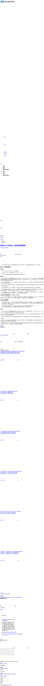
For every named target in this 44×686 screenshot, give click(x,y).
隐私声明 (10, 685)
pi (33, 311)
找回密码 (5, 668)
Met (3, 284)
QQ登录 (5, 155)
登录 (1, 669)
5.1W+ (14, 348)
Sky (38, 311)
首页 (4, 165)
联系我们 (15, 632)
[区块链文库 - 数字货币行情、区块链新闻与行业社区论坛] (8, 620)
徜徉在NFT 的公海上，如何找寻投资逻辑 (12, 245)
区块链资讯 (2, 326)
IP (10, 290)
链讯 (1, 254)
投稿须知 (3, 632)
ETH (36, 296)
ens (25, 278)
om (21, 278)
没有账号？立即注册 (3, 663)
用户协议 (12, 632)
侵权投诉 (9, 632)
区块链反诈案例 (6, 169)
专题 (4, 166)
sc (4, 274)
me (2, 278)
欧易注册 (1, 637)
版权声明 (6, 632)
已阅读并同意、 (6, 685)
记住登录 (2, 668)
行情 (4, 168)
